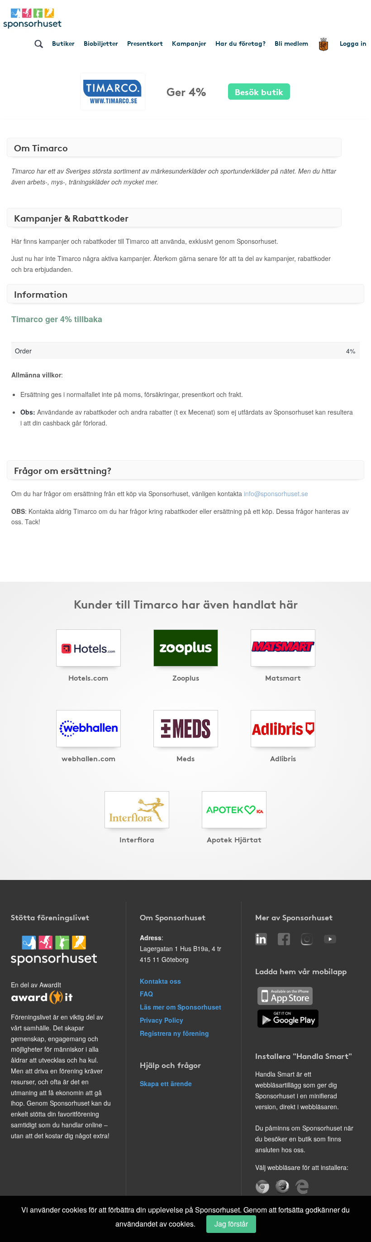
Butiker (63, 43)
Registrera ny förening (174, 1033)
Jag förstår (231, 1223)
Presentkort (145, 43)
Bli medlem (291, 43)
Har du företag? (240, 43)
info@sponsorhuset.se (276, 493)
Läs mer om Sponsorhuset (180, 1006)
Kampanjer (189, 43)
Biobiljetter (101, 43)
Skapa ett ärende (166, 1083)
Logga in (353, 43)
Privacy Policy (161, 1020)
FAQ (146, 993)
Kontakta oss (160, 981)
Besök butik (259, 91)
